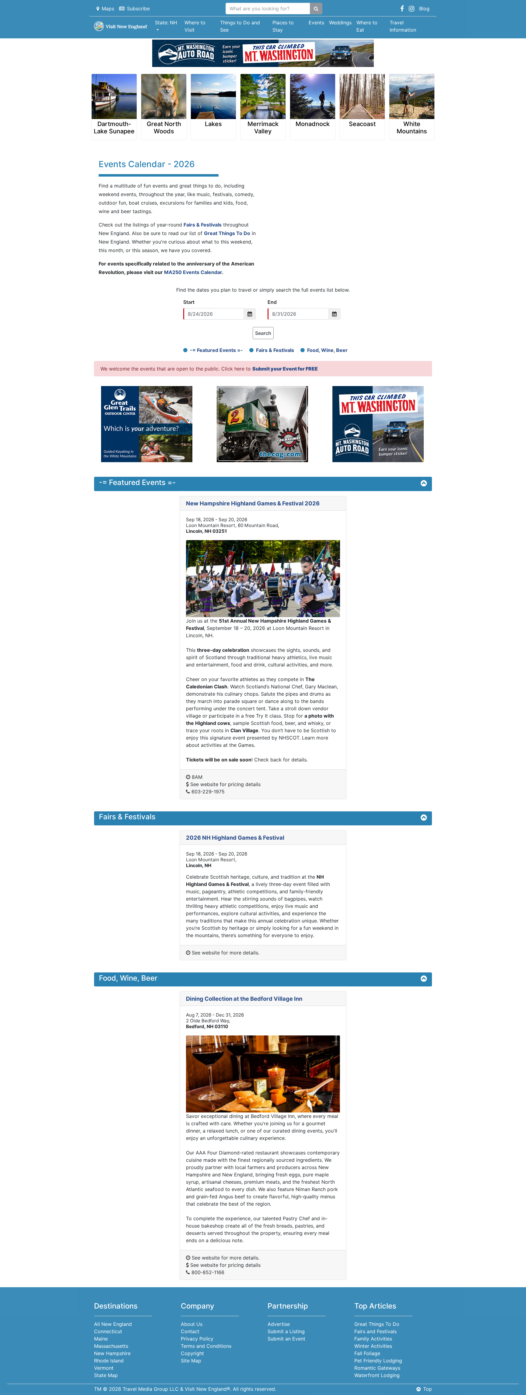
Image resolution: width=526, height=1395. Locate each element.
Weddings (340, 22)
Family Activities (373, 1339)
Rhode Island (109, 1361)
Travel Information (403, 26)
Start (189, 302)
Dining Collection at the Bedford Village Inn (244, 998)
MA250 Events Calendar (193, 272)
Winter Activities (373, 1346)
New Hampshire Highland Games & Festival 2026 (253, 503)
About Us (191, 1324)
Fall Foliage (367, 1353)
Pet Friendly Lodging (378, 1361)
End (272, 302)
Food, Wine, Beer (327, 350)
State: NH (166, 22)
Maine (101, 1339)
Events (316, 22)
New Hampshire (112, 1353)
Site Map (191, 1361)
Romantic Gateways (377, 1368)
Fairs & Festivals (203, 225)
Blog (424, 8)
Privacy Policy (197, 1339)
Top (427, 1389)
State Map (106, 1375)
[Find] (316, 8)
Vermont (104, 1368)
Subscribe (138, 8)
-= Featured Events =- (216, 350)
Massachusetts (111, 1346)
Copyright (192, 1353)
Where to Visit (194, 26)
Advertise (279, 1324)
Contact (190, 1331)
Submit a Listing (286, 1331)
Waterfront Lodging (377, 1375)
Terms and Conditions (206, 1346)
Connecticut (108, 1331)
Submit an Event (286, 1339)
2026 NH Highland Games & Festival (235, 837)
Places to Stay (283, 26)
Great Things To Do (227, 233)
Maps (108, 8)
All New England (113, 1324)
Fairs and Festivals (375, 1331)
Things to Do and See (240, 26)
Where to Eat (366, 26)
